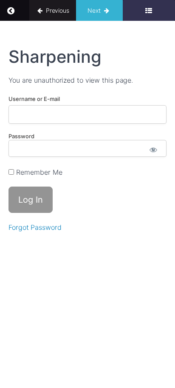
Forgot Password (35, 227)
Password (21, 136)
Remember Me (38, 172)
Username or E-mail (34, 98)
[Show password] (154, 150)
